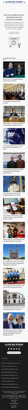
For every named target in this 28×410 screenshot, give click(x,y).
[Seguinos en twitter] (14, 349)
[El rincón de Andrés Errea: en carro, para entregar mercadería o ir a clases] (14, 136)
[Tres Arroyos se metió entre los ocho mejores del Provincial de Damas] (14, 276)
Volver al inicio (14, 33)
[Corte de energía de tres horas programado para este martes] (14, 184)
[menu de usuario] (24, 2)
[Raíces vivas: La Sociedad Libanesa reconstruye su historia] (14, 69)
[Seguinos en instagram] (16, 349)
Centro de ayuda (14, 400)
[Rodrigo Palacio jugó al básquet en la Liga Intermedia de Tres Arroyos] (14, 230)
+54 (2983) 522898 (14, 393)
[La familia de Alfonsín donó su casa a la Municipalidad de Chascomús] (14, 298)
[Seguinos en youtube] (11, 349)
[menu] (3, 2)
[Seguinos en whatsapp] (9, 349)
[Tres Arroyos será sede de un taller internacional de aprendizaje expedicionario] (14, 160)
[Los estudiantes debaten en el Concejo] (14, 92)
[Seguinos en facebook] (19, 349)
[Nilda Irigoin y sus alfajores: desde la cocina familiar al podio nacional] (14, 114)
